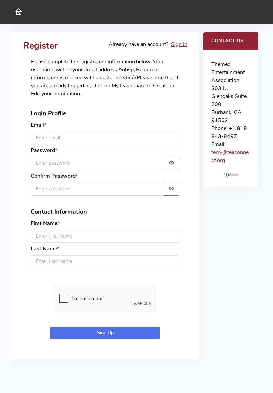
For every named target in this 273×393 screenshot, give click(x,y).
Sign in (179, 44)
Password (44, 150)
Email (38, 125)
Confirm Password (54, 176)
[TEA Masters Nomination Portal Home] (19, 12)
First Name (45, 223)
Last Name (45, 248)
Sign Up (105, 332)
